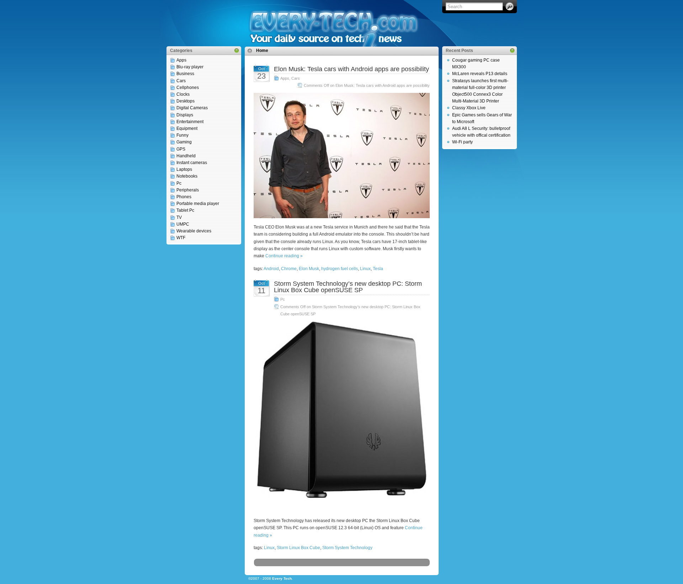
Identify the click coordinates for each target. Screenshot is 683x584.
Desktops (185, 101)
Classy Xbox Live (469, 107)
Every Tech (282, 578)
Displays (184, 114)
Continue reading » (284, 255)
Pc (178, 183)
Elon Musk (309, 268)
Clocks (183, 94)
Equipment (186, 128)
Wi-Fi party (462, 142)
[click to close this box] (236, 50)
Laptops (184, 169)
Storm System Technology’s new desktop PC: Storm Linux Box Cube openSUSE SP (348, 287)
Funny (182, 135)
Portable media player (197, 203)
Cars (181, 80)
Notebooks (186, 176)
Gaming (184, 142)
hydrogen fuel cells (339, 268)
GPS (180, 149)
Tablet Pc (185, 210)
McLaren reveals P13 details (479, 73)
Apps (181, 60)
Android (271, 268)
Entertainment (189, 121)
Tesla (378, 268)
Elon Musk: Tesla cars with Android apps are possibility (351, 69)
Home (262, 50)
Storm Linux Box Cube (298, 547)
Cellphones (187, 87)
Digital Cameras (192, 107)
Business (185, 73)
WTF (180, 237)
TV (179, 217)
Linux (365, 268)
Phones (183, 196)
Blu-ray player (189, 66)
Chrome (289, 268)
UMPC (182, 224)
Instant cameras (191, 162)
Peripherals (187, 190)
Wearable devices (193, 230)
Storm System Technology (347, 547)
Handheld (186, 155)
